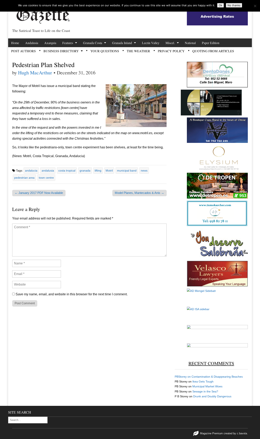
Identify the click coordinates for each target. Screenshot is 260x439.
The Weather (138, 51)
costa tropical (66, 170)
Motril (109, 170)
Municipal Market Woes (207, 386)
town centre (46, 177)
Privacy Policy (171, 51)
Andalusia (31, 43)
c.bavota (242, 433)
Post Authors (23, 51)
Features (67, 43)
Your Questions (104, 51)
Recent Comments (211, 363)
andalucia (31, 170)
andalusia (48, 170)
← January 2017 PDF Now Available (39, 193)
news (144, 170)
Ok (220, 5)
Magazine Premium (211, 433)
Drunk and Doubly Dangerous (212, 396)
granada (85, 170)
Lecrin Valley (150, 43)
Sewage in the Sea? (205, 391)
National (190, 43)
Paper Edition (210, 43)
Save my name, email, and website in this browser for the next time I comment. (72, 294)
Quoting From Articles (213, 51)
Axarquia (50, 43)
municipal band (126, 170)
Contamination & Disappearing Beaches (217, 376)
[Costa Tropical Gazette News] (42, 13)
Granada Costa (92, 43)
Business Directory (61, 51)
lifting (98, 170)
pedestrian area (24, 177)
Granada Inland (122, 43)
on (183, 376)
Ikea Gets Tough (202, 381)
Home (15, 43)
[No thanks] (255, 6)
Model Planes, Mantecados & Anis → (139, 193)
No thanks (234, 5)
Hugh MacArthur (35, 72)
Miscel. (170, 43)
